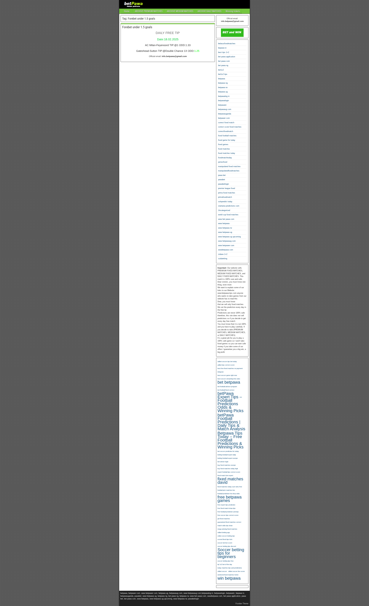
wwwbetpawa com (225, 250)
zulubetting (222, 258)
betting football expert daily (227, 455)
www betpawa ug (225, 232)
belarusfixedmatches (226, 43)
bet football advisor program (227, 386)
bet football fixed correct (226, 390)
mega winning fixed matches (227, 529)
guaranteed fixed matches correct (229, 522)
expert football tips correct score (229, 472)
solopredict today (225, 201)
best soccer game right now (227, 375)
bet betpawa (229, 382)
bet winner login (223, 462)
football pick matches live (226, 490)
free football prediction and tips (228, 512)
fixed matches (224, 149)
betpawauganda (224, 114)
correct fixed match (226, 122)
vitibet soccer (222, 571)
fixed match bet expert (225, 475)
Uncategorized (224, 210)
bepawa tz (222, 48)
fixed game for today (226, 140)
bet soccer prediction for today (228, 451)
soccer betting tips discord (227, 546)
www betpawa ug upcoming (229, 237)
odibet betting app (224, 532)
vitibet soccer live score (236, 571)
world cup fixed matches (228, 215)
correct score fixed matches (229, 127)
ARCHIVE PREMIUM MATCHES (148, 11)
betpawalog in (223, 96)
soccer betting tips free (226, 561)
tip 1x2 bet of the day (225, 564)
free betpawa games (230, 498)
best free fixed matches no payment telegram (230, 370)
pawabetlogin (223, 184)
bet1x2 (221, 70)
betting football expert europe (228, 458)
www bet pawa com (226, 219)
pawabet (221, 179)
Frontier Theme (242, 603)
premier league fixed (226, 188)
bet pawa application (226, 57)
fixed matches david (230, 480)
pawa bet (222, 175)
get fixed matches (224, 519)
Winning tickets (233, 11)
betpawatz (222, 105)
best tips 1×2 (223, 52)
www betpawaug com (227, 241)
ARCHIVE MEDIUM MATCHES (180, 11)
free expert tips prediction (226, 505)
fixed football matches (227, 136)
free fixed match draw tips (227, 508)
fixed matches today (226, 153)
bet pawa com (224, 61)
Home (126, 11)
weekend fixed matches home (228, 575)
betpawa (221, 79)
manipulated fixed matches (229, 166)
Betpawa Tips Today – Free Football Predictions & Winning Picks (231, 440)
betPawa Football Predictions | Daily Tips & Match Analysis (231, 422)
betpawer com (224, 118)
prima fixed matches (226, 193)
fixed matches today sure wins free (230, 487)
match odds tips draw (225, 525)
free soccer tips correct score (228, 515)
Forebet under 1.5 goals (137, 27)
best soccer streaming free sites (229, 379)
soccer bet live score (225, 543)
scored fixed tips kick (225, 539)
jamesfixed (222, 162)
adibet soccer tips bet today (227, 361)
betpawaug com (224, 109)
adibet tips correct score (226, 365)
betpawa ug (223, 92)
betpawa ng (223, 83)
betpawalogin (223, 100)
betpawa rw (222, 87)
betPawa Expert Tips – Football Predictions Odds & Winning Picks (231, 402)
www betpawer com (226, 245)
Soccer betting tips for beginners (231, 553)
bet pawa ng (223, 65)
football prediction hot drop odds (229, 493)
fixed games (223, 144)
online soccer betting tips (226, 536)
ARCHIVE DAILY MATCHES (209, 11)
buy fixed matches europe (227, 465)
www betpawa (223, 223)
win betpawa (229, 578)
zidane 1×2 (222, 254)
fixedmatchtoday (225, 158)
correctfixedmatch (225, 131)
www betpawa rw (225, 228)
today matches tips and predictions (230, 568)
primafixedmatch (225, 197)
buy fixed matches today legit (228, 468)
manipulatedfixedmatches (228, 171)
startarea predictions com (228, 206)
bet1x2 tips (222, 74)
